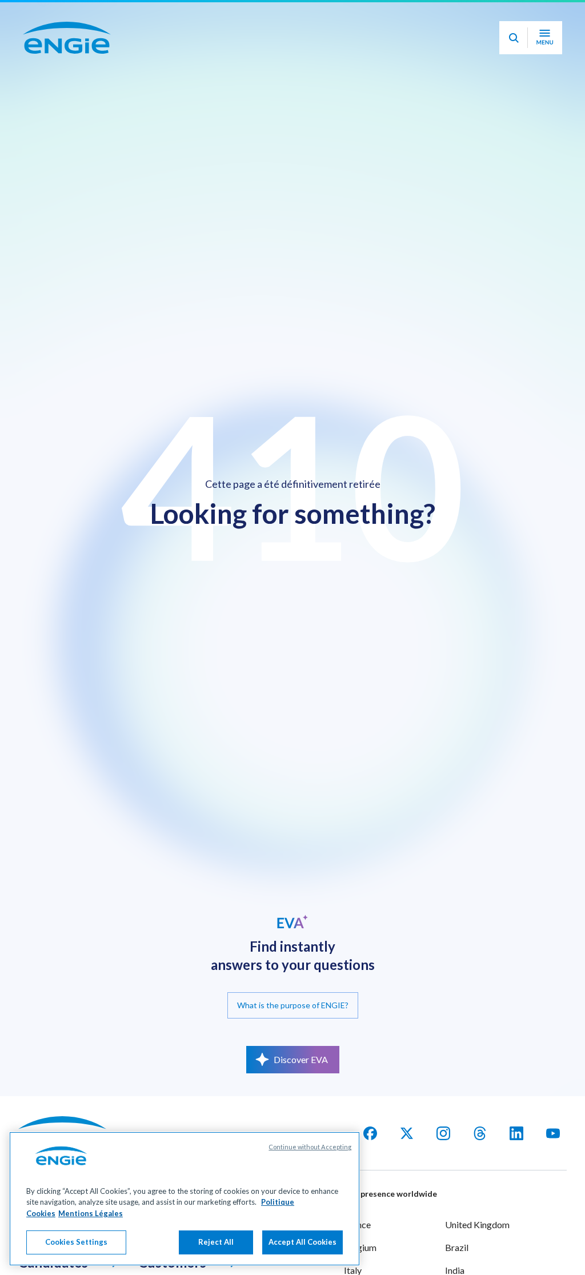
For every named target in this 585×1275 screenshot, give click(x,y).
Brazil (456, 1247)
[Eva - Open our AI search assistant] (513, 55)
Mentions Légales (90, 1213)
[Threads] (480, 1133)
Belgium (360, 1247)
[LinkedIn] (516, 1133)
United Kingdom (477, 1224)
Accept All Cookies (302, 1241)
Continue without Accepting (310, 1146)
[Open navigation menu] (545, 55)
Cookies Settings (76, 1241)
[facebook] (370, 1133)
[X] (406, 1133)
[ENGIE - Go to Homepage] (67, 55)
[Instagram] (443, 1133)
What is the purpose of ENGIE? (292, 1005)
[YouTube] (553, 1133)
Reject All (216, 1241)
